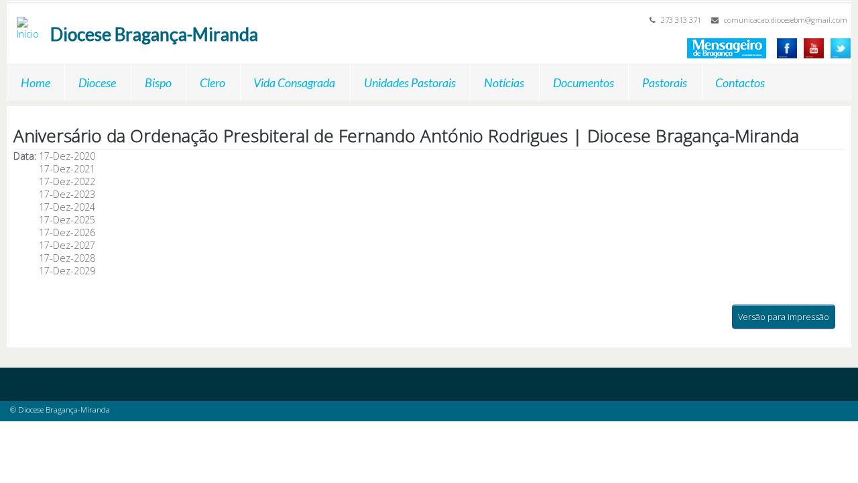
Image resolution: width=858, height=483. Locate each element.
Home (35, 82)
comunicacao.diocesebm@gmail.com (785, 20)
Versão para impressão (783, 317)
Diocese (97, 82)
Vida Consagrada (294, 82)
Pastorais (664, 82)
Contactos (740, 82)
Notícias (504, 82)
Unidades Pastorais (410, 82)
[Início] (30, 23)
